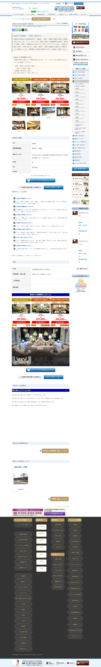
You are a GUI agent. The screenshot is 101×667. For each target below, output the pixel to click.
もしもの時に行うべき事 (58, 530)
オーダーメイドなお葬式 (23, 545)
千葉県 (41, 547)
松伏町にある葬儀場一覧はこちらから (55, 451)
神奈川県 (41, 540)
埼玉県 (41, 554)
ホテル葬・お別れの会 (80, 144)
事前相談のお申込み (75, 588)
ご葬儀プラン (23, 581)
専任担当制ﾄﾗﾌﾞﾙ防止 (18, 529)
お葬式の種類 (58, 524)
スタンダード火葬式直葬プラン (80, 132)
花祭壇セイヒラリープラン (80, 107)
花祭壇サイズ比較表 (80, 86)
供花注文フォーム (46, 226)
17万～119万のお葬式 (80, 72)
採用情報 (75, 535)
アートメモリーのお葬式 (20, 520)
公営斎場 (41, 561)
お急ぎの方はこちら (75, 582)
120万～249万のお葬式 (80, 75)
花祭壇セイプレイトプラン (80, 110)
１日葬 (23, 620)
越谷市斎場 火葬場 (20, 467)
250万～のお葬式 (78, 78)
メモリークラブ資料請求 (75, 594)
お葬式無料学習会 (58, 587)
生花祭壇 (77, 81)
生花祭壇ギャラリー (23, 567)
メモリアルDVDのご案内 (80, 163)
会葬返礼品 (77, 160)
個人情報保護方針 (75, 612)
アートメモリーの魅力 (23, 524)
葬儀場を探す (40, 520)
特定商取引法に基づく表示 (75, 630)
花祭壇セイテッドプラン (80, 118)
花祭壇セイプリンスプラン (80, 89)
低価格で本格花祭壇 (23, 539)
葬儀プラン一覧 (24, 211)
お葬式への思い (23, 550)
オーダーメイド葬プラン (23, 587)
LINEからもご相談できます (42, 11)
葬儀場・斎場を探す (26, 19)
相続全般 (58, 541)
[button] (66, 330)
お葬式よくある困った (58, 564)
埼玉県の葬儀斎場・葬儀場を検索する (41, 19)
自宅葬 (23, 615)
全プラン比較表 (79, 84)
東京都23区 (41, 526)
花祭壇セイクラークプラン (80, 121)
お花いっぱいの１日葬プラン (79, 125)
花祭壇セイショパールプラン (81, 96)
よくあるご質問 (58, 570)
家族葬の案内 (78, 151)
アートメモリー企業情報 (74, 520)
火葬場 (41, 568)
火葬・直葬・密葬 (23, 631)
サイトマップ (75, 636)
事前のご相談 (58, 535)
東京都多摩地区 (41, 533)
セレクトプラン (23, 592)
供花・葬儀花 (23, 637)
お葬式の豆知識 (58, 559)
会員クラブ (75, 558)
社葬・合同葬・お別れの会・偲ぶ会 (23, 598)
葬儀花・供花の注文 (79, 135)
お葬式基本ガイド (56, 554)
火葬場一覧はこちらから (59, 499)
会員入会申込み (75, 600)
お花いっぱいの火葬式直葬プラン (81, 128)
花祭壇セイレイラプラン (80, 100)
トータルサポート (58, 547)
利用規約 (75, 618)
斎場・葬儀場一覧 (75, 541)
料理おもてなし (23, 648)
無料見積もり (75, 570)
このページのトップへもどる (62, 506)
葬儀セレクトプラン (79, 138)
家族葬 (23, 609)
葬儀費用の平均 (58, 581)
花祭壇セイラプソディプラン (81, 92)
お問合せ (75, 606)
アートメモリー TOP (16, 19)
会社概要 (75, 524)
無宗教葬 (23, 626)
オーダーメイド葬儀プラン (81, 141)
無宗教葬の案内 (78, 157)
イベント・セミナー (75, 564)
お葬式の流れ (55, 520)
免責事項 (75, 624)
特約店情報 (75, 547)
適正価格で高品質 (23, 534)
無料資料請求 (75, 576)
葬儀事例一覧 (23, 562)
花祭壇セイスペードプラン (80, 114)
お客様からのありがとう (23, 556)
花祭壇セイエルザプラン (80, 103)
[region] (40, 346)
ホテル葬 (23, 604)
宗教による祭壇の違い (58, 575)
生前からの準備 (75, 552)
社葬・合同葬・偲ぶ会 (80, 148)
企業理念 (75, 530)
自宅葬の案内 (78, 154)
